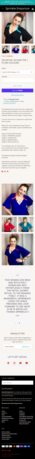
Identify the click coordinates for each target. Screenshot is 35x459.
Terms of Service (6, 437)
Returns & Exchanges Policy (9, 433)
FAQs (3, 422)
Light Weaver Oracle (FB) (26, 416)
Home (3, 411)
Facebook (22, 413)
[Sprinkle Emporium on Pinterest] (5, 450)
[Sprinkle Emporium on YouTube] (9, 450)
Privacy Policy (6, 439)
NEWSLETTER (17, 333)
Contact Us (5, 420)
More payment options (17, 95)
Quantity (4, 76)
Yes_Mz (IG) (22, 420)
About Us (4, 413)
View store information (9, 103)
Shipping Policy (6, 435)
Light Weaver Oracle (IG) (26, 418)
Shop (3, 414)
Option (4, 68)
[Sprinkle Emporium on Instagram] (7, 450)
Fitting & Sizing (6, 432)
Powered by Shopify (6, 456)
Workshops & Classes (8, 418)
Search (21, 411)
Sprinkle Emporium (15, 454)
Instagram (22, 414)
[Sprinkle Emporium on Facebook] (2, 450)
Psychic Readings (7, 416)
